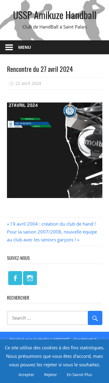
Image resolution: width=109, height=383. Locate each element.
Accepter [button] (26, 374)
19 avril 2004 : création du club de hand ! (53, 224)
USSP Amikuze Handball (54, 15)
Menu (24, 47)
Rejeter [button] (50, 374)
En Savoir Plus (79, 374)
